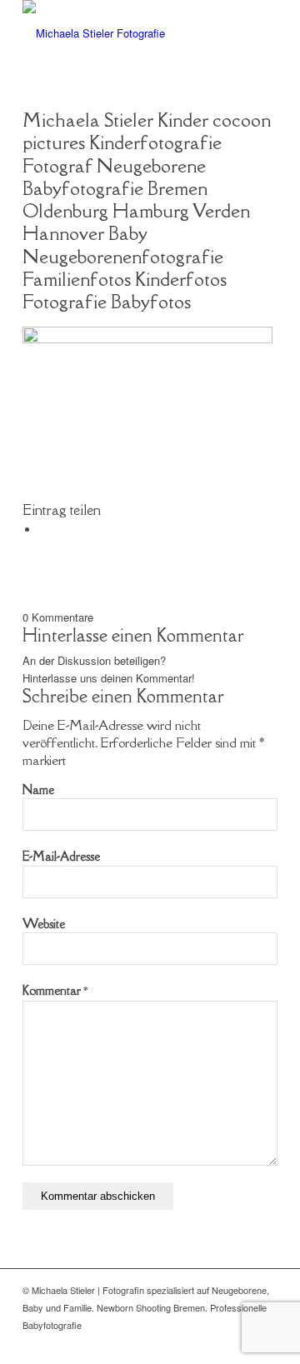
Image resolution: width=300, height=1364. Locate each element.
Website (43, 924)
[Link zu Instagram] (265, 1343)
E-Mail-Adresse (61, 856)
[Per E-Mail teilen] (43, 529)
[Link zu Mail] (240, 1343)
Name (38, 789)
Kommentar (55, 990)
